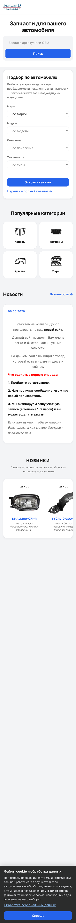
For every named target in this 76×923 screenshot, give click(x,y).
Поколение (14, 140)
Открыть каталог (38, 182)
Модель (12, 123)
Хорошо (38, 916)
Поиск (38, 54)
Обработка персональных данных (30, 905)
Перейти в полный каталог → (29, 191)
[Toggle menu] (70, 7)
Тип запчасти (15, 157)
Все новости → (61, 294)
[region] (38, 508)
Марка (11, 106)
